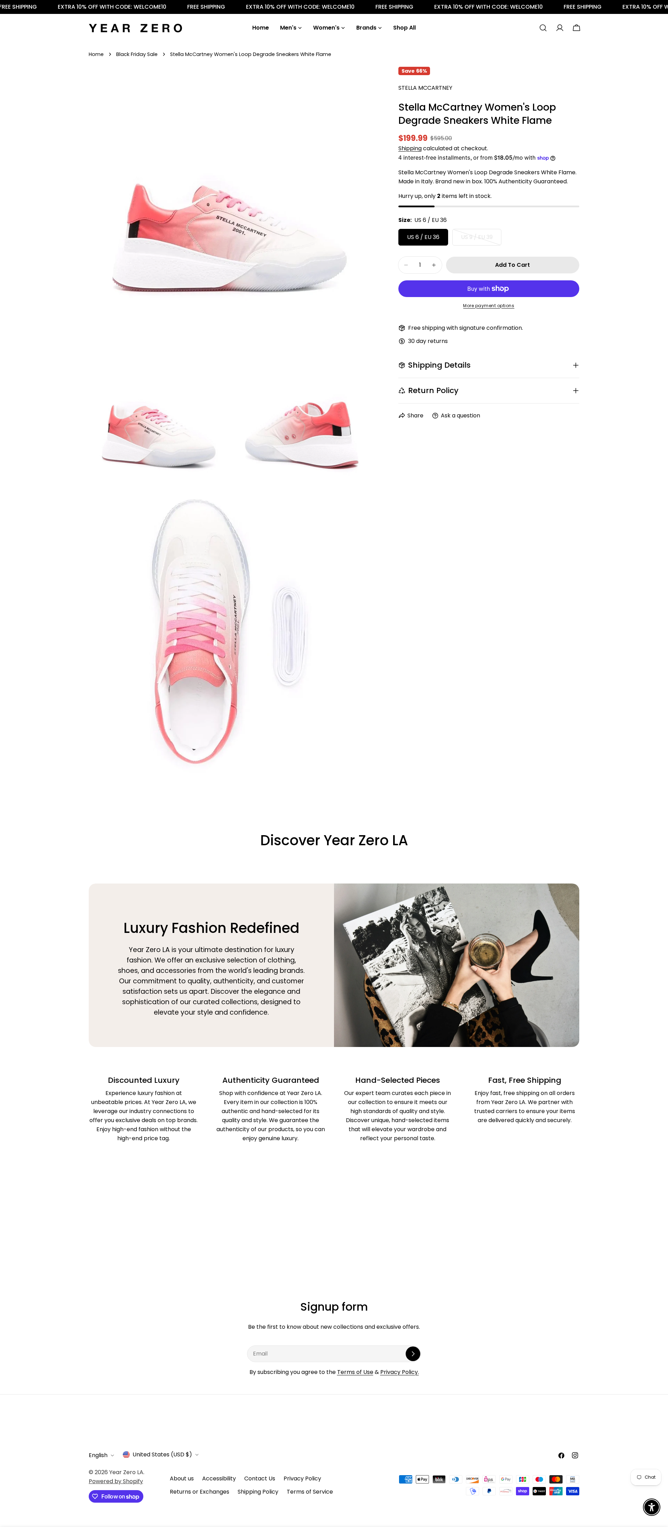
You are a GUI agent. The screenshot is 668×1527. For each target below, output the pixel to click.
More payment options (488, 306)
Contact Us (259, 1478)
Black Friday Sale (137, 54)
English (98, 1455)
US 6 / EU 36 (423, 237)
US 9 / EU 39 (481, 239)
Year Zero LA (126, 1472)
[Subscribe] (413, 1353)
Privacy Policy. (399, 1372)
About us (182, 1478)
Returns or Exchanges (199, 1492)
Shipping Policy (258, 1492)
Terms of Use (355, 1372)
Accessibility (219, 1478)
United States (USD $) (162, 1454)
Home (96, 54)
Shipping (410, 148)
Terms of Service (310, 1492)
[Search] (543, 28)
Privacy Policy (302, 1478)
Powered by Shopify (116, 1481)
